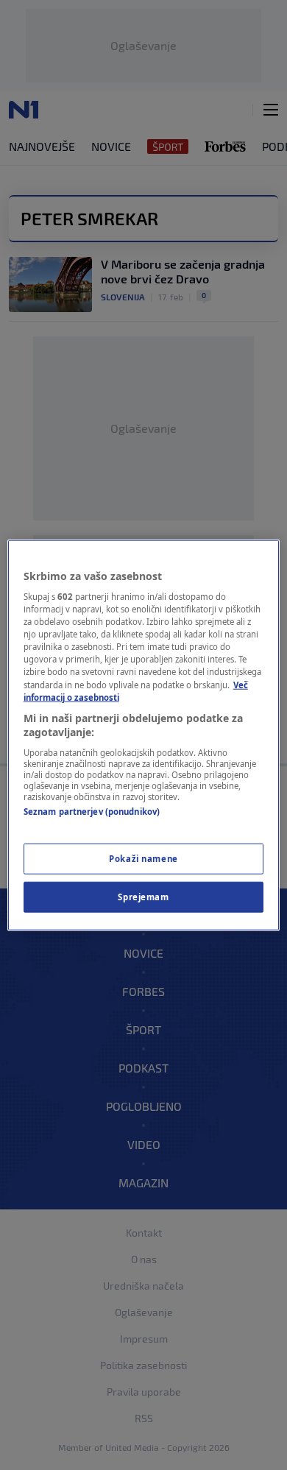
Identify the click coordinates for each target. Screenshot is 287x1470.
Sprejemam (143, 896)
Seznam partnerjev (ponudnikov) (92, 811)
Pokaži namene (143, 858)
